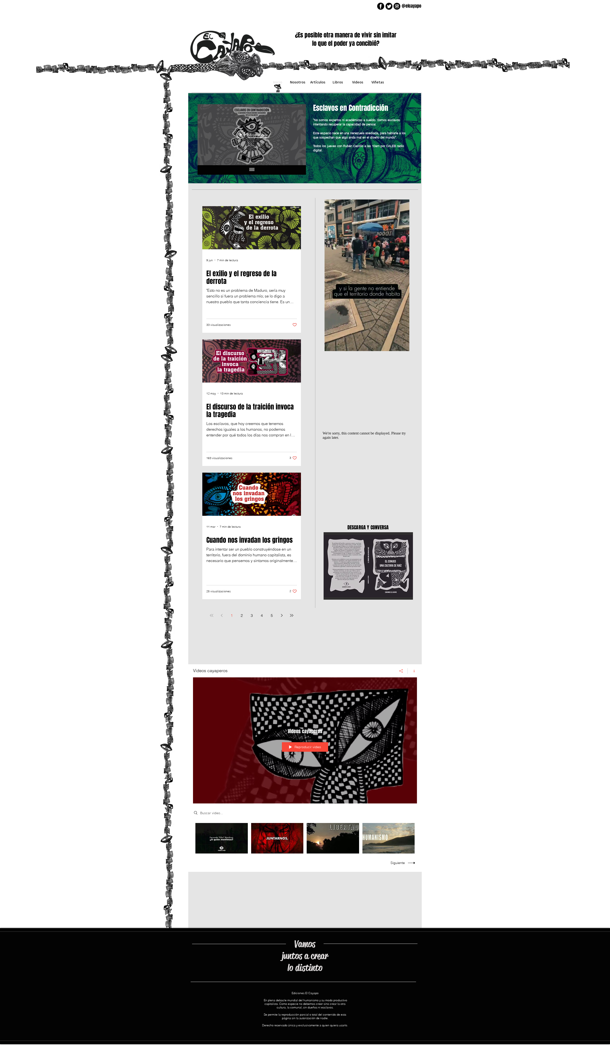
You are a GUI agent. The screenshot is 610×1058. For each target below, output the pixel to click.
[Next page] (281, 615)
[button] (403, 346)
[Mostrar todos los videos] (252, 170)
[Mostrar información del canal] (412, 671)
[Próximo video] (296, 135)
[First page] (211, 615)
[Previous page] (221, 615)
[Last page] (291, 615)
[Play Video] (221, 838)
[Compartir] (401, 671)
